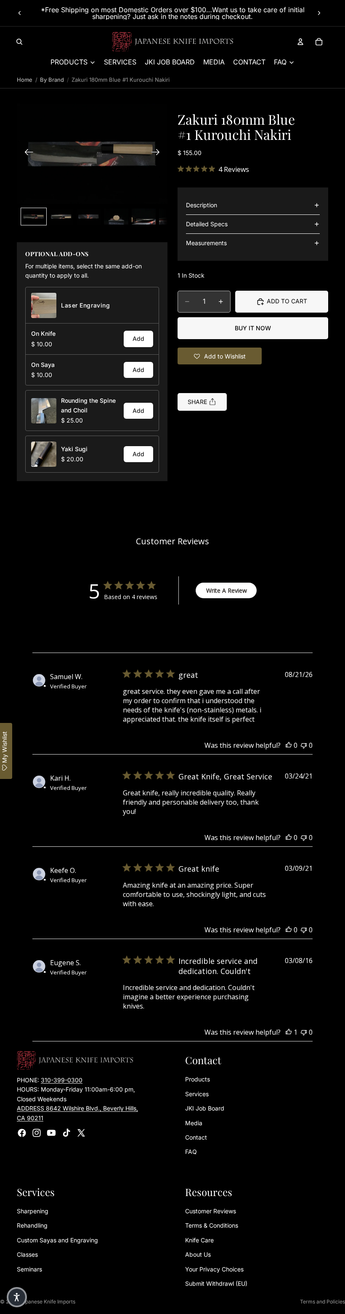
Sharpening (32, 1211)
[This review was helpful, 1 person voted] (289, 1032)
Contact (196, 1137)
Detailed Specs (207, 223)
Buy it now (253, 328)
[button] (92, 153)
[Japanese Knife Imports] (173, 41)
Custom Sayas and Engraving (57, 1240)
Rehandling (32, 1225)
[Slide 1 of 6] (33, 217)
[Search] (19, 41)
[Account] (300, 41)
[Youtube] (51, 1133)
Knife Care (199, 1240)
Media (193, 1123)
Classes (27, 1254)
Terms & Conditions (211, 1225)
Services (197, 1093)
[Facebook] (22, 1133)
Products (197, 1079)
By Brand (52, 79)
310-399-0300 (61, 1080)
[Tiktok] (66, 1133)
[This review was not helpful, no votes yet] (304, 745)
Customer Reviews (210, 1211)
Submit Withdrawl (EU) (216, 1283)
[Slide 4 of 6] (116, 217)
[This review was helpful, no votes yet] (289, 745)
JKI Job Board (204, 1108)
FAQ (191, 1152)
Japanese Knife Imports (47, 1301)
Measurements (206, 242)
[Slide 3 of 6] (89, 217)
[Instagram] (37, 1133)
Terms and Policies (322, 1301)
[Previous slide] (20, 13)
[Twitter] (81, 1133)
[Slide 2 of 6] (61, 217)
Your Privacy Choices (214, 1269)
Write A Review (226, 590)
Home (24, 79)
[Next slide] (319, 13)
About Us (198, 1254)
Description (201, 205)
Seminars (29, 1269)
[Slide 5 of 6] (144, 217)
